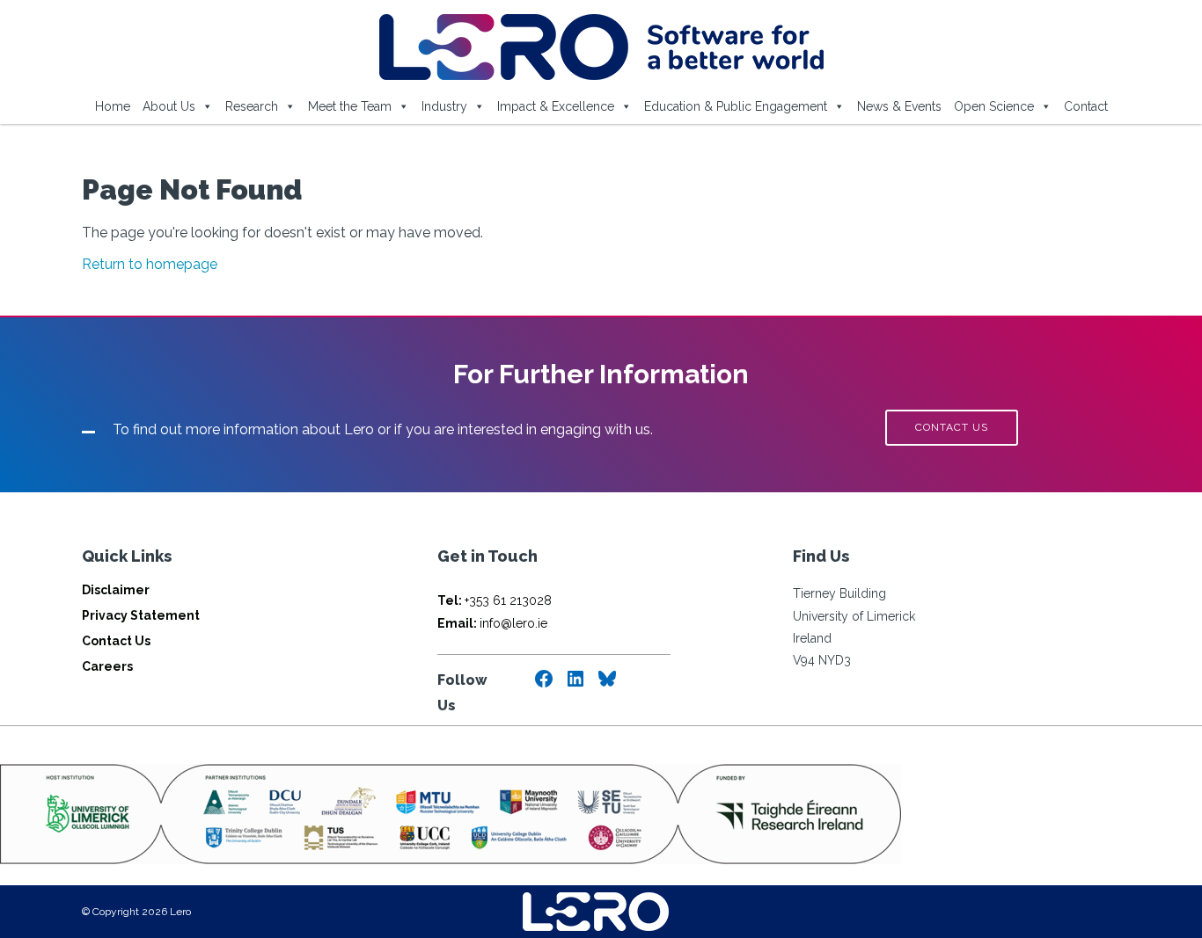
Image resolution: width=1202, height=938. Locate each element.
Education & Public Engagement (735, 106)
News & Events (899, 106)
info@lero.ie (492, 623)
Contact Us (116, 641)
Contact (1086, 106)
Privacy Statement (141, 615)
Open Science (994, 106)
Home (112, 106)
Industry (444, 106)
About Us (169, 106)
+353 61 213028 (494, 600)
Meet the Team (350, 106)
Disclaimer (116, 590)
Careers (107, 666)
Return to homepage (149, 264)
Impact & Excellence (555, 106)
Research (251, 106)
